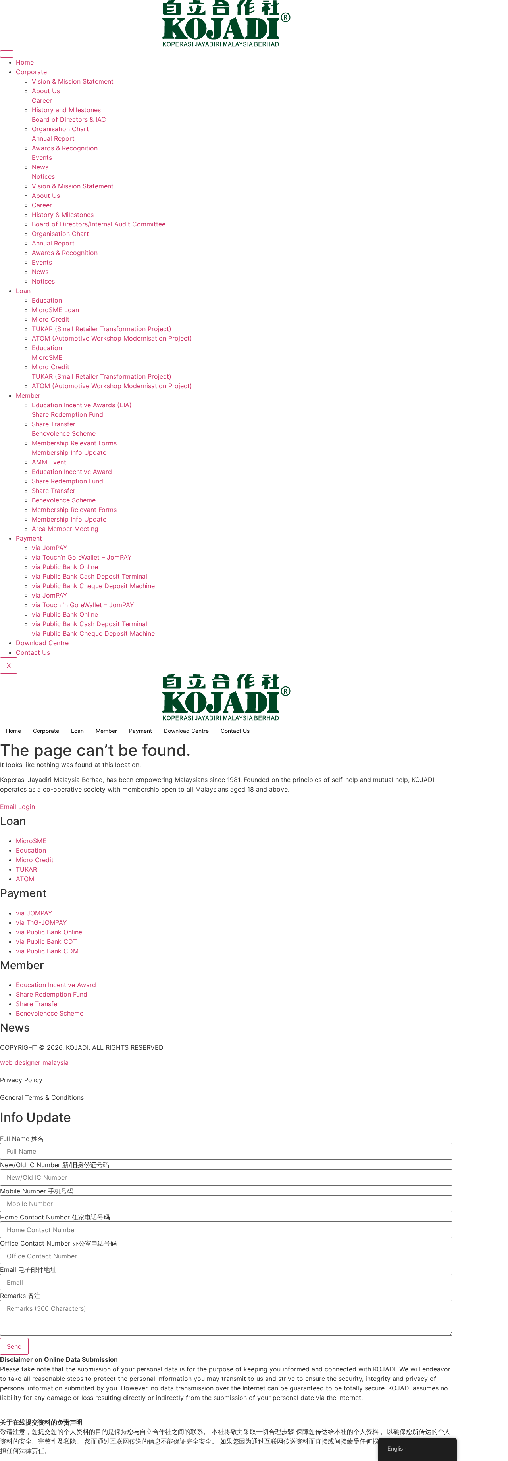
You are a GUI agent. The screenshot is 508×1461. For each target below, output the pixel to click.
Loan (23, 291)
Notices (43, 176)
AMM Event (49, 462)
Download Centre (42, 643)
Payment (29, 538)
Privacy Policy (21, 1080)
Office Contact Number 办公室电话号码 (58, 1243)
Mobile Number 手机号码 (36, 1191)
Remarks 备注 (20, 1295)
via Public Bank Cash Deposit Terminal (89, 576)
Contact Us (33, 652)
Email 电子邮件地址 (28, 1269)
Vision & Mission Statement (73, 81)
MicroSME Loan (55, 310)
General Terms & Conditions (42, 1097)
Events (42, 157)
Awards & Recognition (65, 148)
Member (28, 395)
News (40, 167)
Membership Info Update (69, 452)
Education (47, 300)
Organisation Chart (60, 129)
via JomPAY (49, 548)
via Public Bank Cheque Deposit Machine (93, 586)
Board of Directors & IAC (69, 119)
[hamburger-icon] (6, 54)
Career (42, 100)
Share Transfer (53, 424)
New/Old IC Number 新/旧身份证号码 (54, 1165)
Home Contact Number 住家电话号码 (55, 1217)
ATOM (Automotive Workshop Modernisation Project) (112, 338)
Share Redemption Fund (67, 414)
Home (25, 62)
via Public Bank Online (65, 567)
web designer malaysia (34, 1062)
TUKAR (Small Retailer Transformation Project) (101, 329)
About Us (46, 91)
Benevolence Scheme (64, 433)
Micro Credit (50, 319)
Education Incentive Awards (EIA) (82, 405)
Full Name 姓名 (22, 1138)
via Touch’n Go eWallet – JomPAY (82, 557)
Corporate (31, 72)
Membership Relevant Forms (74, 443)
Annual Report (53, 138)
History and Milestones (66, 110)
